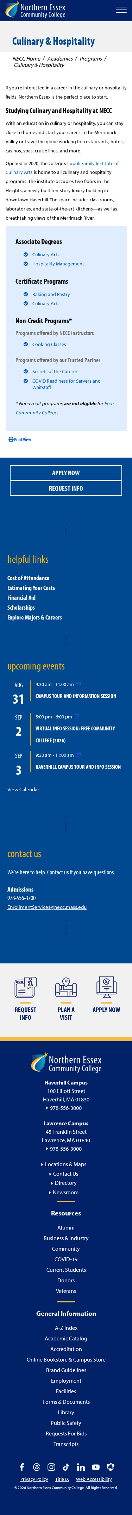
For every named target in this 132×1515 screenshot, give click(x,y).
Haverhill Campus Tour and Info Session (78, 766)
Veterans (66, 1290)
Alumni (66, 1227)
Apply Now (66, 472)
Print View (22, 439)
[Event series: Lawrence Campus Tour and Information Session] (78, 683)
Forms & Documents (66, 1401)
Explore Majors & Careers (34, 617)
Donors (66, 1280)
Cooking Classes (49, 344)
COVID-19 (66, 1259)
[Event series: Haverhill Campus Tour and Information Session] (78, 754)
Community (66, 1248)
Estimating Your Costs (31, 588)
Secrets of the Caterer (54, 371)
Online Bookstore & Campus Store (66, 1359)
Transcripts (66, 1443)
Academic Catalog (66, 1338)
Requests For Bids (66, 1433)
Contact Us (65, 1173)
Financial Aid (21, 597)
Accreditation (66, 1348)
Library (66, 1412)
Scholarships (21, 607)
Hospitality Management (58, 263)
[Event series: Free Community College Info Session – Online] (76, 716)
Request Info (66, 488)
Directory (66, 1182)
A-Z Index (66, 1327)
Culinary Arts (45, 254)
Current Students (66, 1269)
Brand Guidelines (66, 1369)
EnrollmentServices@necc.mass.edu (47, 906)
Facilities (66, 1391)
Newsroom (65, 1192)
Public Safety (66, 1422)
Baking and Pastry (51, 294)
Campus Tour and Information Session (76, 695)
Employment (66, 1380)
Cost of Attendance (28, 578)
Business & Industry (66, 1237)
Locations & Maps (65, 1164)
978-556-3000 (66, 1107)
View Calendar (23, 789)
